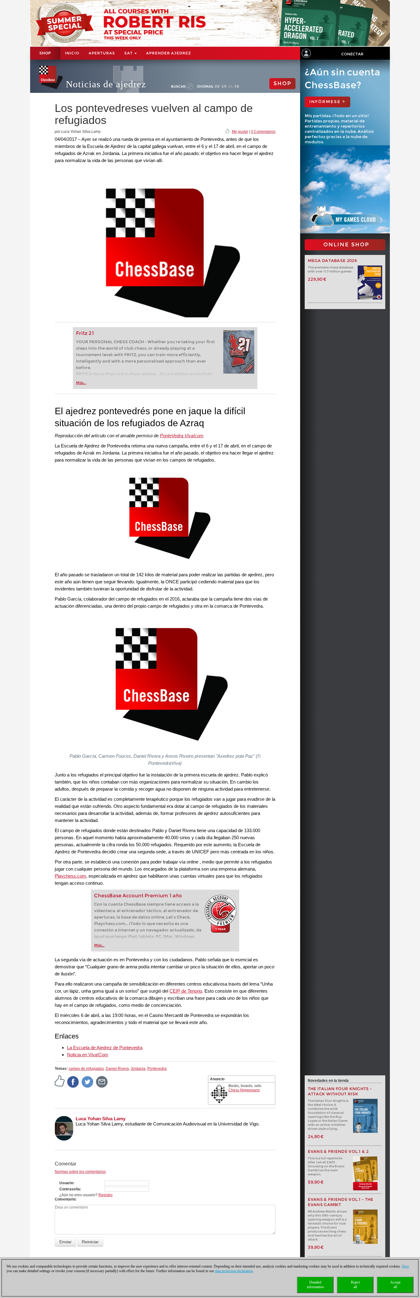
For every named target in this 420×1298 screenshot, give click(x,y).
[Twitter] (87, 1081)
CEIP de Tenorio (185, 991)
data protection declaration (234, 1271)
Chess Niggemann (244, 1090)
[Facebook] (73, 1081)
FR (237, 86)
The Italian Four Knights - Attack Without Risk (340, 1091)
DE (217, 86)
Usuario (66, 1183)
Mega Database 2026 (332, 260)
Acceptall (395, 1284)
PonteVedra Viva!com (182, 435)
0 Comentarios (263, 131)
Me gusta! (240, 131)
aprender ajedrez (168, 53)
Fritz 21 (85, 333)
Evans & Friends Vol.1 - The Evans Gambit (341, 1202)
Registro (105, 1195)
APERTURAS (102, 53)
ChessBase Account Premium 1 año (138, 896)
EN (224, 86)
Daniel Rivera (117, 1068)
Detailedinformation (315, 1284)
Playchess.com (70, 876)
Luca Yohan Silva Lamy (100, 1118)
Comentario (65, 1199)
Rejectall (355, 1284)
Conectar (352, 54)
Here (405, 1266)
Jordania (138, 1068)
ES (230, 86)
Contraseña (69, 1189)
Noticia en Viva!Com (87, 1054)
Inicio (72, 53)
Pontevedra (157, 1068)
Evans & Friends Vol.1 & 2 (338, 1151)
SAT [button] (129, 53)
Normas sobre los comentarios (80, 1171)
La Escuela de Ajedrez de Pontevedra (104, 1047)
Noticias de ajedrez (106, 84)
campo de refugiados (86, 1068)
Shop (45, 53)
